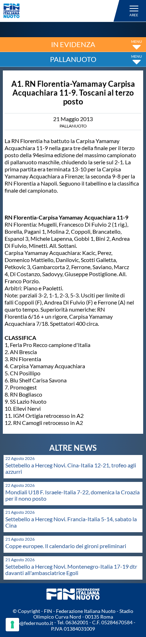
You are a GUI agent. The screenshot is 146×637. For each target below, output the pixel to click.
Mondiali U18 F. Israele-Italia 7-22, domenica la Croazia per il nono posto (72, 495)
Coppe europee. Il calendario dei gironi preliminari (65, 545)
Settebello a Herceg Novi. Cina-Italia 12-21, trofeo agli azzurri (70, 468)
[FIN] (63, 11)
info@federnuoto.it (32, 623)
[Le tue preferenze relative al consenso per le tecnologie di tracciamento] (12, 624)
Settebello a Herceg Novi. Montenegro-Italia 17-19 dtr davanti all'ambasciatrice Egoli (71, 569)
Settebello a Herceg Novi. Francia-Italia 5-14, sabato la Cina (71, 522)
